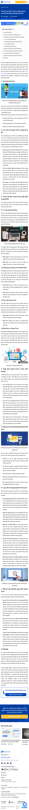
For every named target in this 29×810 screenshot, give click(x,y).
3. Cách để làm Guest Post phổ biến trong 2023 (13, 37)
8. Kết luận (5, 57)
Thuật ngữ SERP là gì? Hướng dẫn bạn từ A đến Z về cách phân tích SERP (10, 741)
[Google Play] (14, 769)
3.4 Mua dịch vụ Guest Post (10, 46)
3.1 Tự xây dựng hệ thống (10, 39)
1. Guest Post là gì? (7, 32)
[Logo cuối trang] (5, 751)
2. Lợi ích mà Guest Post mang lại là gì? (12, 34)
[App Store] (5, 769)
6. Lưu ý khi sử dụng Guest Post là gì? (11, 53)
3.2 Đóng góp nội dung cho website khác (13, 41)
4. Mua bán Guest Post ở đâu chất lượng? (12, 48)
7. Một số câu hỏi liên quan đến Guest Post (12, 55)
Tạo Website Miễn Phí (20, 1)
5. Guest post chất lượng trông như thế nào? (13, 50)
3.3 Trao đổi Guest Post (9, 44)
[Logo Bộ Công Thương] (24, 807)
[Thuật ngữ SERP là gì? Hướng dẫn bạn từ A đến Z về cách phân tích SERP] (11, 733)
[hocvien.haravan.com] (8, 2)
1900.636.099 (5, 757)
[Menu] (27, 2)
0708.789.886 (15, 797)
